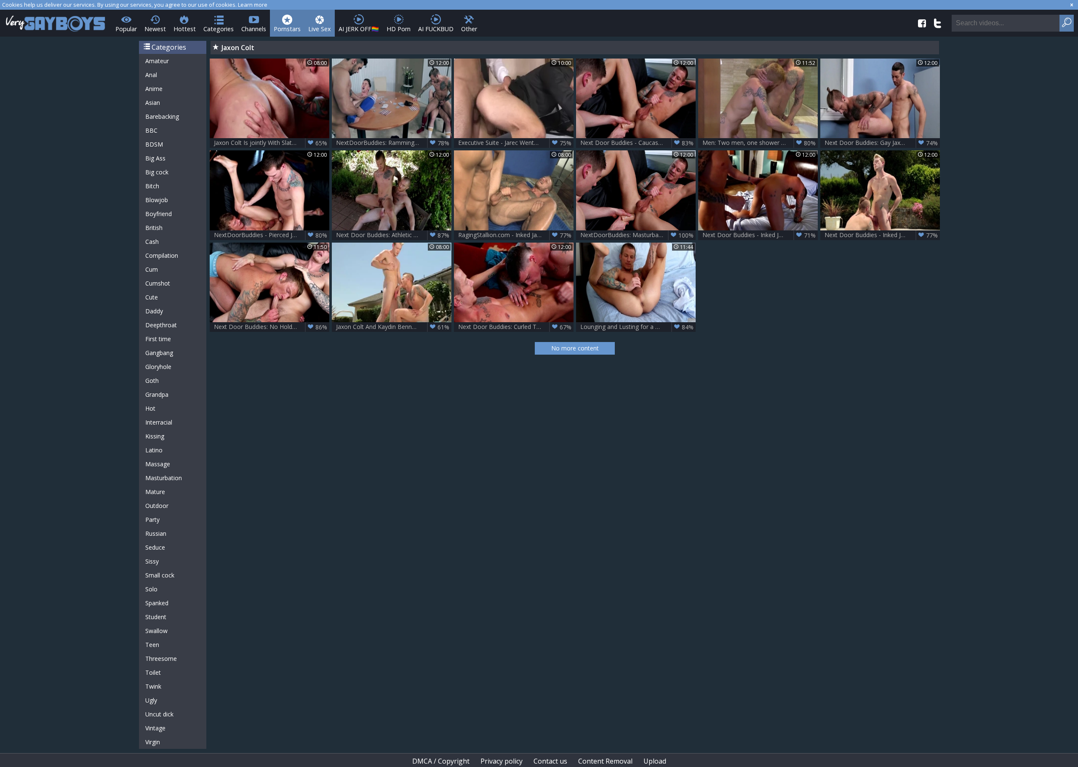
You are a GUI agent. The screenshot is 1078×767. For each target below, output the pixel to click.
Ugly (151, 700)
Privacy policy (501, 761)
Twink (153, 686)
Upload (654, 761)
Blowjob (156, 200)
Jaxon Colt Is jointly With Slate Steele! (270, 143)
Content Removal (605, 761)
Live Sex (319, 29)
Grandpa (156, 394)
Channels (253, 29)
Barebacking (162, 116)
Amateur (157, 61)
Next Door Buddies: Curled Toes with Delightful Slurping (516, 327)
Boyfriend (158, 214)
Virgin (152, 742)
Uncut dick (159, 714)
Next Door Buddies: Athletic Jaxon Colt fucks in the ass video (393, 235)
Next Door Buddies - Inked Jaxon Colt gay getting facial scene (760, 235)
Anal (151, 75)
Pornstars (287, 29)
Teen (152, 645)
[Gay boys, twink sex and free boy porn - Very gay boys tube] (56, 21)
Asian (152, 103)
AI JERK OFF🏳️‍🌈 (359, 29)
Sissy (152, 561)
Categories (218, 29)
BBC (151, 130)
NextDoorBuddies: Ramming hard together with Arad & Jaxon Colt (393, 143)
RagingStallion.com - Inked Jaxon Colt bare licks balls (516, 235)
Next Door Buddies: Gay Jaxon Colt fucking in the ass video (882, 143)
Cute (151, 297)
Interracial (158, 422)
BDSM (154, 144)
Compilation (161, 255)
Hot (150, 408)
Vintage (155, 728)
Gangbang (159, 353)
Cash (152, 242)
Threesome (161, 659)
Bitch (152, 186)
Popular (126, 29)
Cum (151, 269)
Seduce (155, 547)
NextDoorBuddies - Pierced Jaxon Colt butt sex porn (271, 235)
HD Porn (399, 29)
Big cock (156, 172)
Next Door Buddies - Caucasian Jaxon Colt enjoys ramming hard (638, 143)
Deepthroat (161, 325)
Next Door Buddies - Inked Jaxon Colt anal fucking (882, 235)
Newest (155, 29)
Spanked (156, 603)
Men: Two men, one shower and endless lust (760, 143)
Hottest (184, 29)
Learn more (252, 4)
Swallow (156, 631)
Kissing (154, 436)
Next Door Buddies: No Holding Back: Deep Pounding (271, 327)
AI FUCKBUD (436, 29)
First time (158, 339)
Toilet (153, 672)
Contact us (550, 761)
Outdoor (156, 506)
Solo (151, 589)
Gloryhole (158, 367)
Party (152, 520)
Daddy (154, 311)
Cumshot (157, 283)
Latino (154, 450)
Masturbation (163, 478)
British (154, 228)
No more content (575, 348)
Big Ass (155, 158)
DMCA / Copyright (441, 761)
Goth (152, 381)
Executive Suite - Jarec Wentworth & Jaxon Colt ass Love (516, 143)
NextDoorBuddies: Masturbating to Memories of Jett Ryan (638, 235)
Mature (155, 492)
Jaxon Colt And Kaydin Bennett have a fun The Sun (393, 327)
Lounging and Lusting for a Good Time (637, 327)
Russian (155, 533)
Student (155, 617)
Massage (157, 464)
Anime (154, 89)
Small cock (159, 575)
